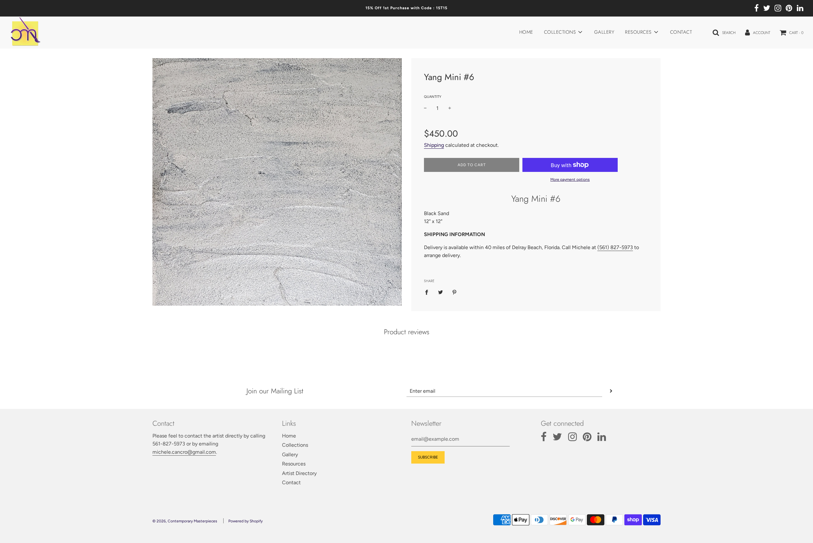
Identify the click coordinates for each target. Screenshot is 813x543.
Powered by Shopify (245, 521)
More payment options (570, 179)
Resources (294, 464)
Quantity (432, 97)
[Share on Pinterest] (454, 292)
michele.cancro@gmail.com (184, 452)
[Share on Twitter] (440, 292)
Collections (295, 445)
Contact (681, 32)
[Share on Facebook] (428, 292)
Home (526, 32)
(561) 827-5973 (615, 247)
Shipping (434, 145)
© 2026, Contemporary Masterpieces (184, 521)
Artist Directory (299, 473)
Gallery (604, 32)
